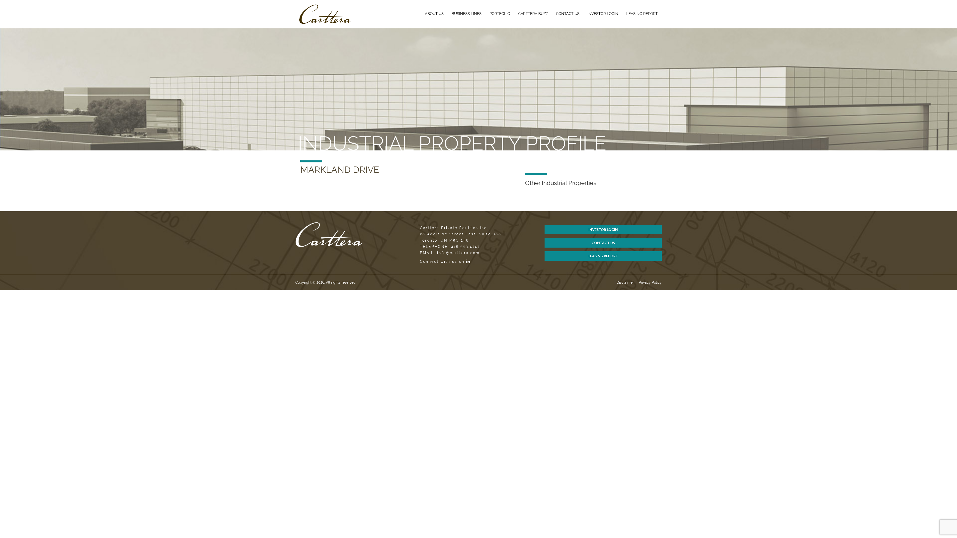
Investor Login (602, 13)
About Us (434, 13)
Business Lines (466, 13)
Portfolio (499, 13)
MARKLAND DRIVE (339, 169)
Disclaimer (625, 282)
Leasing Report (642, 13)
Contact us (567, 13)
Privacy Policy (650, 282)
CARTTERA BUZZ (533, 13)
